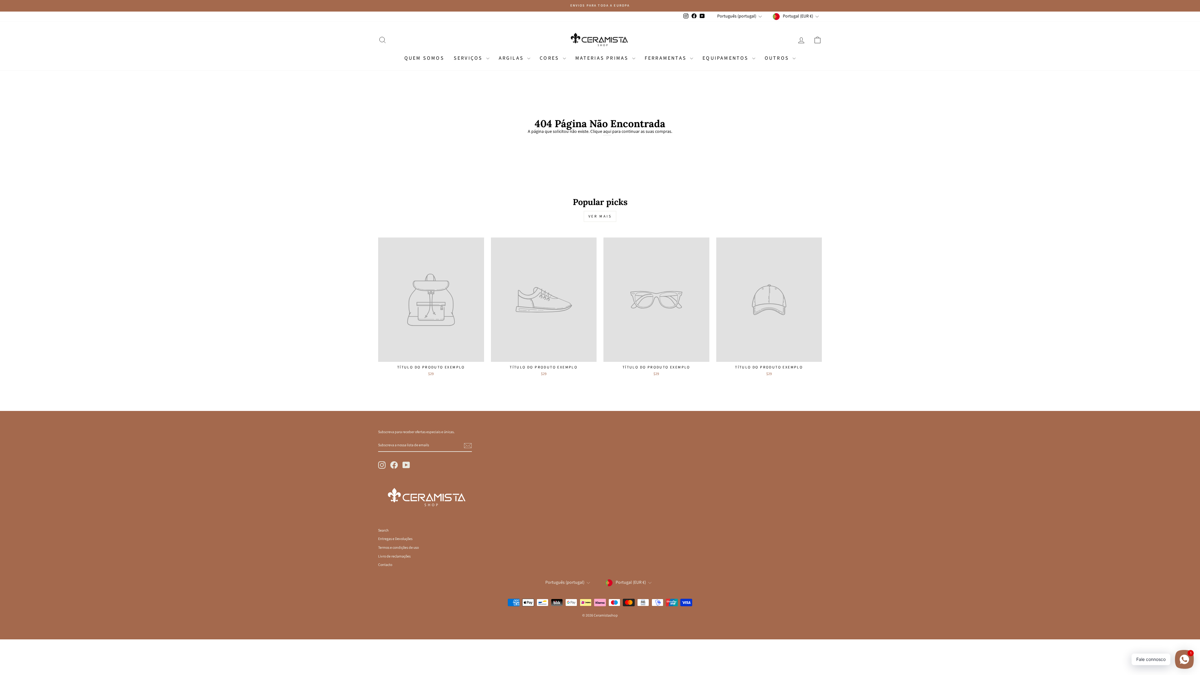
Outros (778, 58)
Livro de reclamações (394, 556)
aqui (607, 132)
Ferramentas (666, 58)
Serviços (469, 58)
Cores (550, 58)
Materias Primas (603, 58)
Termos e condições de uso (398, 547)
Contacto (385, 565)
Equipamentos (726, 58)
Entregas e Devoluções (395, 539)
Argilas (512, 58)
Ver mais (600, 216)
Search (383, 530)
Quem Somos (424, 58)
